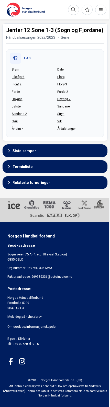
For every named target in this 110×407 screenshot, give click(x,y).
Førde (16, 92)
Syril (15, 121)
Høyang (17, 99)
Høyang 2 (64, 99)
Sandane (63, 106)
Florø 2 (16, 84)
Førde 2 (62, 92)
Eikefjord (18, 77)
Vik (59, 121)
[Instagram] (22, 361)
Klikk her (24, 339)
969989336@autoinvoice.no (51, 277)
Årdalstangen (66, 129)
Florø (60, 77)
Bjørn (15, 69)
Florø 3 (62, 84)
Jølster (17, 106)
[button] (55, 150)
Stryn (60, 114)
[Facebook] (10, 361)
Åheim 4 (18, 129)
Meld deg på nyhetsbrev (24, 317)
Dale (60, 69)
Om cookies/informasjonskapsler (32, 327)
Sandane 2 (19, 114)
